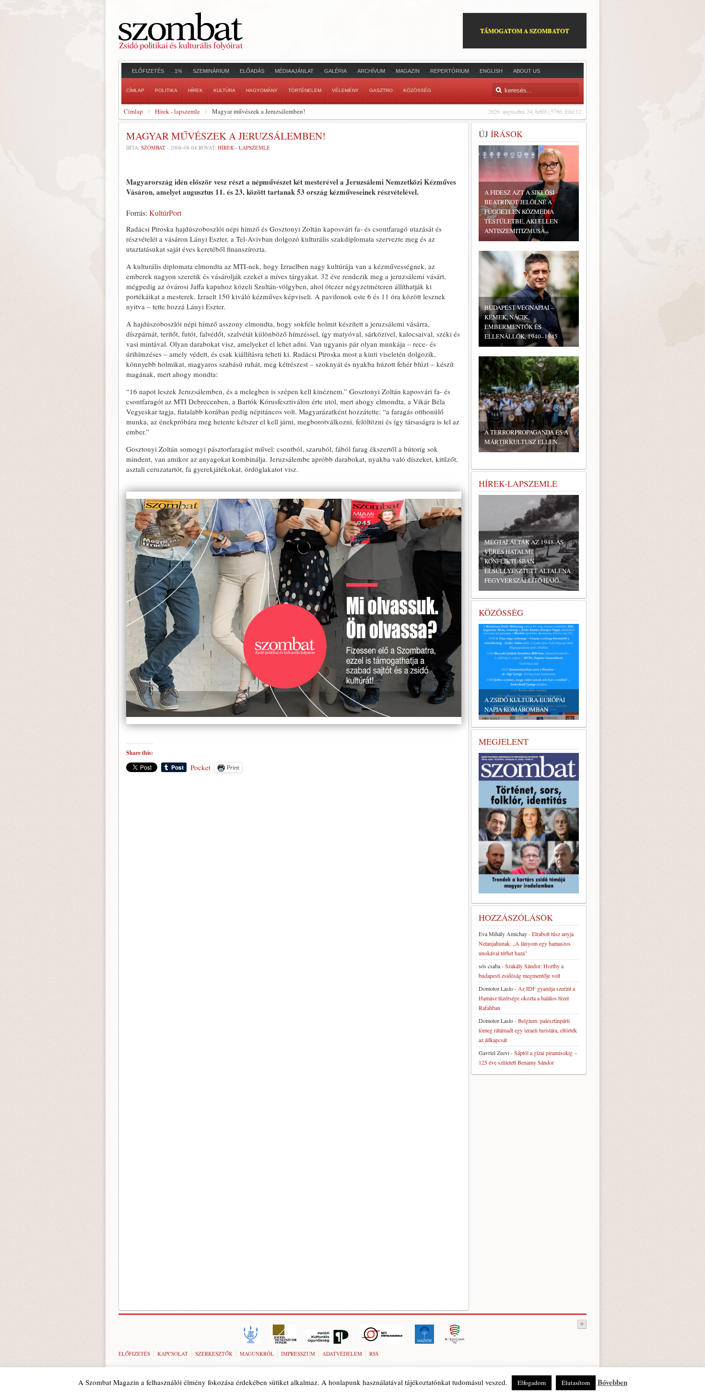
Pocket (200, 767)
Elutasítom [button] (576, 1382)
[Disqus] (293, 913)
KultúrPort (165, 213)
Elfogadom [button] (531, 1382)
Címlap (133, 111)
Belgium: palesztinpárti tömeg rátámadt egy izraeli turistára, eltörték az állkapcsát (528, 1030)
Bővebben (612, 1382)
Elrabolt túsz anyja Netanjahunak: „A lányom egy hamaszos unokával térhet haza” (526, 943)
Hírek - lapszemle (177, 111)
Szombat (153, 147)
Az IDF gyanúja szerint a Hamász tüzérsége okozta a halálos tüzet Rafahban (527, 998)
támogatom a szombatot (524, 30)
